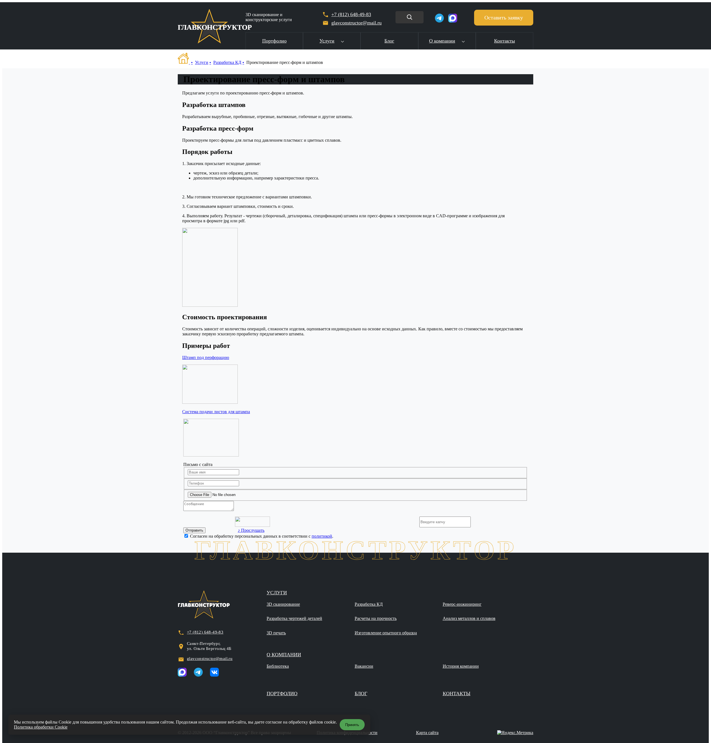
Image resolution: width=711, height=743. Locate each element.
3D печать (276, 632)
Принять (352, 725)
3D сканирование (283, 604)
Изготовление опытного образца (386, 632)
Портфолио (274, 41)
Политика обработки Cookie (40, 727)
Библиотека (278, 666)
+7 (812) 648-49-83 (351, 14)
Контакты (504, 41)
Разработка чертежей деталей (294, 618)
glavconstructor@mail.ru (209, 658)
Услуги (326, 41)
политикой (322, 536)
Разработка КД (227, 62)
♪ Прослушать (251, 530)
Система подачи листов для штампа (216, 411)
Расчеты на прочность (376, 618)
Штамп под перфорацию (205, 357)
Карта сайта (427, 732)
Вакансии (364, 666)
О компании (442, 41)
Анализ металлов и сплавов (469, 618)
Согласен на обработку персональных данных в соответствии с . (261, 536)
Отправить (194, 530)
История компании (461, 666)
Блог (389, 41)
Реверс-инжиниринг (462, 604)
